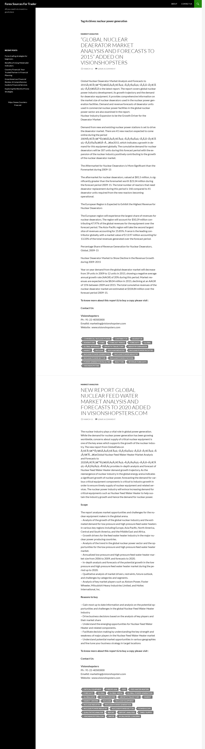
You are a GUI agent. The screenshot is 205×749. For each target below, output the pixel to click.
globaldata (89, 697)
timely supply (145, 712)
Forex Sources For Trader (20, 4)
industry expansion (137, 346)
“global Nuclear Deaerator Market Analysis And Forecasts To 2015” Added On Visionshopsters (117, 51)
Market (87, 350)
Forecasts (134, 343)
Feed (124, 689)
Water (111, 716)
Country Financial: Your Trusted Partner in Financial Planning (16, 72)
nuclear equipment (124, 701)
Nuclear (99, 350)
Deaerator (137, 339)
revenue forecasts (137, 362)
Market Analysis (89, 34)
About (174, 4)
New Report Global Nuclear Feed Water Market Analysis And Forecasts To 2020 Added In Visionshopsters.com (116, 401)
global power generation (139, 693)
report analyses (127, 712)
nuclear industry (116, 350)
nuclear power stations (121, 358)
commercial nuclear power (96, 339)
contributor (121, 339)
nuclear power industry (126, 354)
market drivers (90, 701)
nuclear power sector (94, 358)
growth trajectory (114, 346)
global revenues (91, 346)
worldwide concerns (129, 716)
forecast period (117, 343)
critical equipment (92, 689)
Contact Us (186, 4)
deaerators (89, 343)
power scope (144, 708)
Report (111, 712)
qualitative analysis (93, 712)
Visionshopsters (91, 366)
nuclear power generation (96, 354)
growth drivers (107, 697)
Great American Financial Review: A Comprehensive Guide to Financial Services (16, 82)
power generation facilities (96, 362)
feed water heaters (140, 689)
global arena (116, 693)
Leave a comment (106, 69)
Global (147, 343)
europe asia (111, 689)
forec (102, 343)
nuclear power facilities (141, 350)
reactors (119, 362)
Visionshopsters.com (93, 716)
